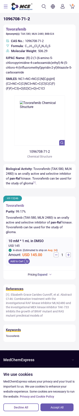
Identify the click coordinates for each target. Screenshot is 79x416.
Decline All (21, 407)
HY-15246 (12, 198)
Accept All (57, 407)
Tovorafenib (16, 29)
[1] (34, 182)
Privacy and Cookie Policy (37, 396)
